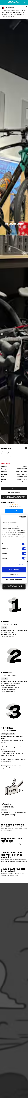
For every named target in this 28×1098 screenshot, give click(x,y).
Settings (21, 564)
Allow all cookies (14, 569)
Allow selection (14, 574)
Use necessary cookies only (14, 579)
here (14, 16)
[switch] (24, 548)
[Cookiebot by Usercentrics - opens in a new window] (19, 517)
